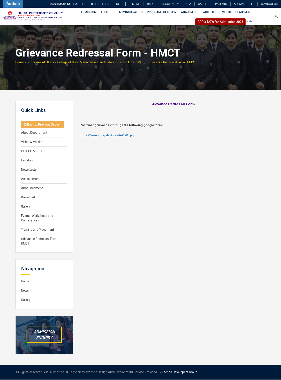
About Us (107, 12)
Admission (88, 12)
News (25, 290)
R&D (150, 3)
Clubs (247, 20)
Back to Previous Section (44, 124)
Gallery (26, 206)
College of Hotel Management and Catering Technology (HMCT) (101, 62)
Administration (130, 12)
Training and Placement (37, 229)
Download (28, 197)
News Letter (29, 169)
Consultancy (169, 3)
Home (19, 62)
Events (226, 12)
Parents (221, 3)
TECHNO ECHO (100, 3)
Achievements (31, 179)
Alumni (239, 3)
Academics (189, 12)
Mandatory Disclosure (67, 3)
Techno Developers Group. (180, 372)
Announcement (32, 188)
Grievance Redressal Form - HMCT (172, 62)
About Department (34, 132)
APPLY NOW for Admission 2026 (220, 22)
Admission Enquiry (44, 334)
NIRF (119, 3)
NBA (188, 3)
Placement (243, 12)
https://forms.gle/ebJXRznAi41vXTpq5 (107, 135)
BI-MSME (134, 3)
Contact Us (269, 3)
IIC (252, 3)
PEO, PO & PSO (31, 151)
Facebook (13, 3)
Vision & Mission (32, 142)
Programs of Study (162, 12)
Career (203, 3)
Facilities (209, 12)
